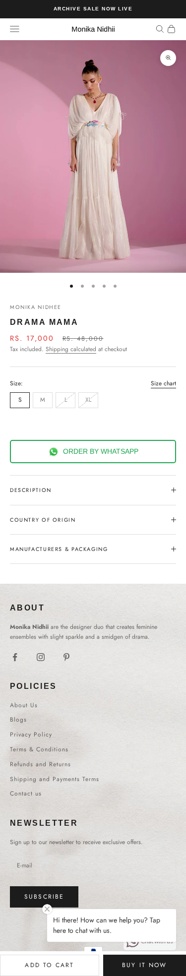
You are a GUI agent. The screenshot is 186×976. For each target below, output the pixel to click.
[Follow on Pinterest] (66, 657)
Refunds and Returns (40, 764)
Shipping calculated (71, 349)
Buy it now (144, 965)
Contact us (26, 793)
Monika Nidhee (36, 307)
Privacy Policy (31, 734)
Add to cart (49, 965)
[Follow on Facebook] (15, 657)
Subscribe (44, 896)
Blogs (18, 719)
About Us (24, 705)
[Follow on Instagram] (41, 657)
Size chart (163, 383)
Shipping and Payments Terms (54, 779)
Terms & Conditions (39, 749)
